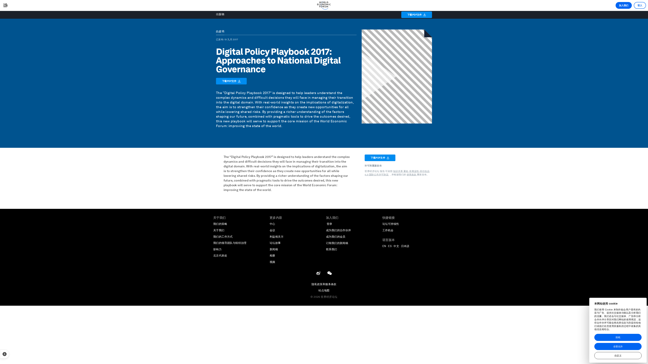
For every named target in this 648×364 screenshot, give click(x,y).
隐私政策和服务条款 (324, 284)
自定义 (618, 355)
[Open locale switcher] (4, 354)
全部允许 (618, 346)
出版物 (220, 14)
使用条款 (412, 174)
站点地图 (324, 290)
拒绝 (618, 337)
